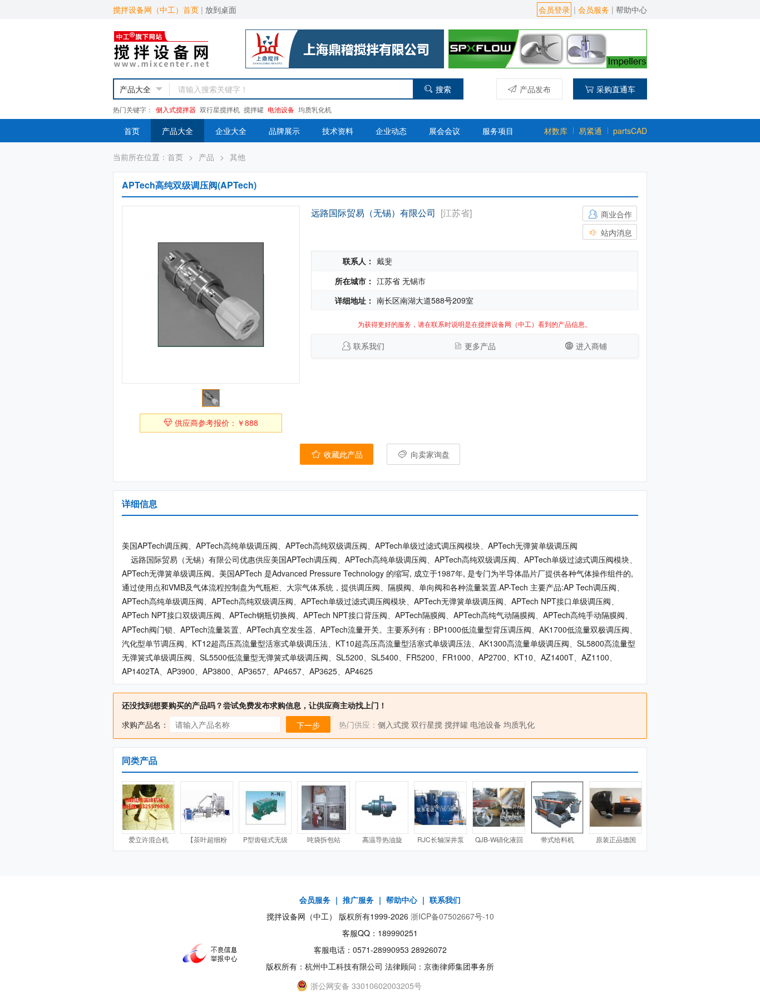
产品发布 (535, 89)
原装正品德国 (616, 839)
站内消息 (615, 232)
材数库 (555, 130)
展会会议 (444, 130)
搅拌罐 (254, 109)
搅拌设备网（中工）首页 (156, 9)
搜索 (443, 89)
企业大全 (230, 130)
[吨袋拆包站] (323, 807)
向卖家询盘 (429, 454)
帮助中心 (631, 9)
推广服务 (358, 899)
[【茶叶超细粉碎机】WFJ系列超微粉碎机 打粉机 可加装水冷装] (206, 807)
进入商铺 (591, 345)
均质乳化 (519, 724)
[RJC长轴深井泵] (440, 807)
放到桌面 (220, 9)
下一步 (308, 724)
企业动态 (391, 130)
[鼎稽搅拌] (344, 47)
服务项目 (498, 130)
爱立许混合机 (149, 839)
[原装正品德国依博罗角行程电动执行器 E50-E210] (615, 807)
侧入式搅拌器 (176, 109)
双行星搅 (426, 724)
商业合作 (615, 214)
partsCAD (630, 130)
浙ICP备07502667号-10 (452, 916)
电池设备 (281, 109)
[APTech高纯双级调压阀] (210, 294)
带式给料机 (557, 839)
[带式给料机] (557, 807)
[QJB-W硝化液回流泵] (498, 807)
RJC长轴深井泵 (440, 839)
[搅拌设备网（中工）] (172, 47)
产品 (206, 156)
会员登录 (554, 9)
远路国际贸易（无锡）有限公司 (373, 212)
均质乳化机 (315, 109)
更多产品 (480, 345)
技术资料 (337, 130)
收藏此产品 (342, 454)
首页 (132, 130)
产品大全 (177, 130)
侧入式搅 (393, 724)
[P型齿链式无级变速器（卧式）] (265, 807)
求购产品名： (145, 724)
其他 (237, 156)
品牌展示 (284, 130)
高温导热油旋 (382, 839)
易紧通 (590, 130)
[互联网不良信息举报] (213, 953)
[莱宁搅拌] (547, 47)
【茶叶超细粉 (207, 839)
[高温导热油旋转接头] (382, 807)
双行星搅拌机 (220, 109)
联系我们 (368, 345)
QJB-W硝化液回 (499, 839)
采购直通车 (615, 89)
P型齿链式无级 (265, 839)
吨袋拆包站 (323, 839)
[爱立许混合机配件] (148, 807)
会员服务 (593, 9)
